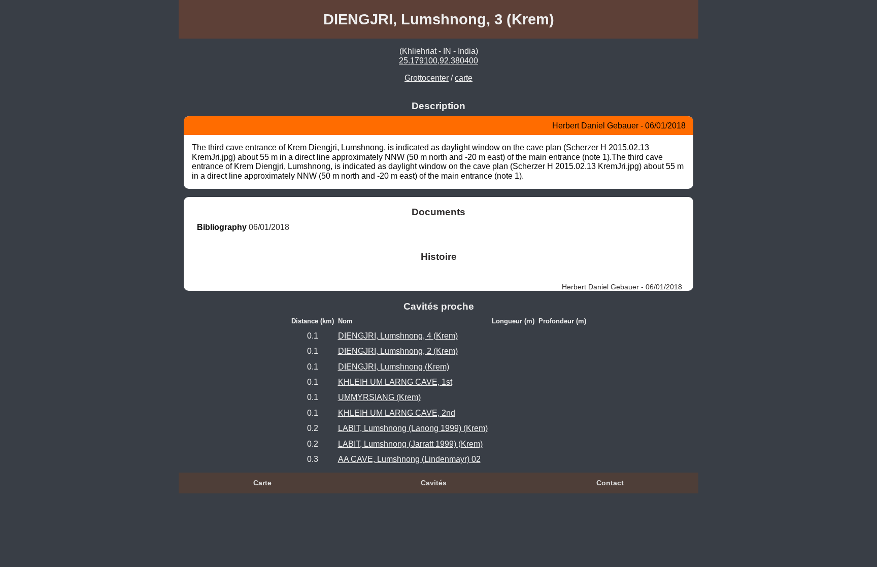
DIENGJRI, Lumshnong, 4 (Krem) (398, 335)
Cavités (434, 483)
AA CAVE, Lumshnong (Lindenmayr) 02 (409, 459)
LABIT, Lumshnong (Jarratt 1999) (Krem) (410, 444)
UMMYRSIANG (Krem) (379, 397)
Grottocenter (426, 78)
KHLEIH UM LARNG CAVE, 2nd (396, 413)
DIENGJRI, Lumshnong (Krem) (393, 366)
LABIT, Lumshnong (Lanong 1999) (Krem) (413, 428)
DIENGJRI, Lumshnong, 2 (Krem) (398, 351)
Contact (610, 483)
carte (464, 78)
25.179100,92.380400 (438, 60)
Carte (262, 483)
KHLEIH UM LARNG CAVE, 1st (395, 382)
